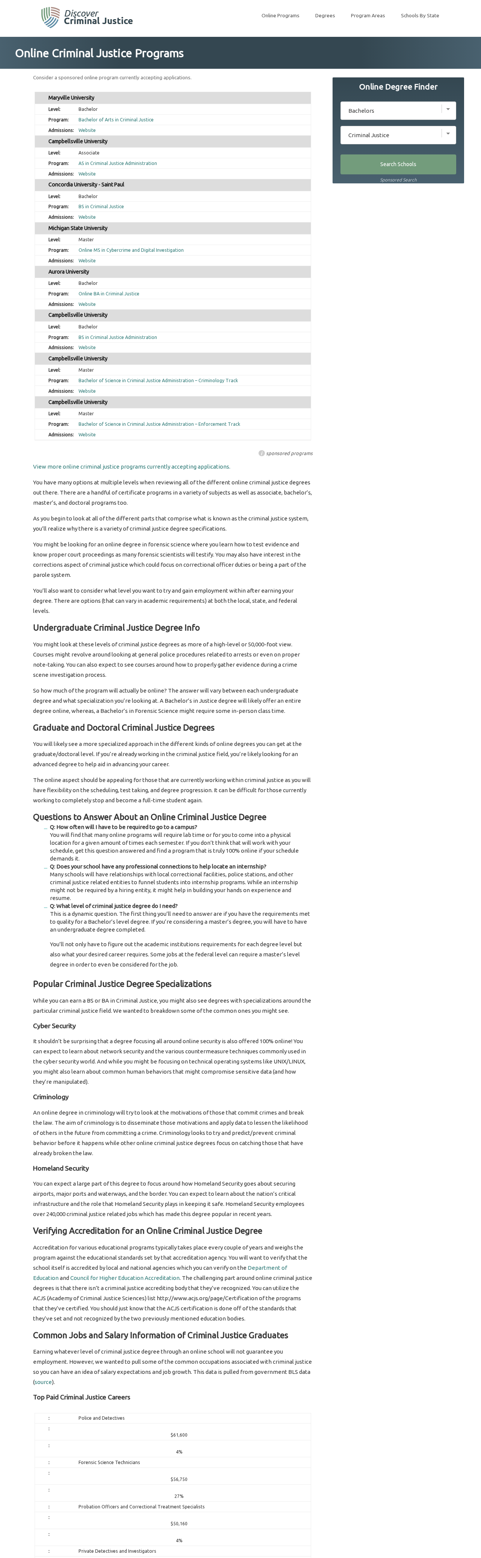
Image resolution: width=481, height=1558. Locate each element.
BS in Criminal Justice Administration (118, 337)
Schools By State (420, 15)
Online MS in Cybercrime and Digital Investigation (131, 250)
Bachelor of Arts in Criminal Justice (116, 119)
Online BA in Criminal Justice (109, 293)
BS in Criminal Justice (101, 206)
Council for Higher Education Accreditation (125, 1278)
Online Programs (280, 15)
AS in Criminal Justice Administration (118, 163)
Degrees (325, 15)
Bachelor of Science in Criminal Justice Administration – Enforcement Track (159, 424)
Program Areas (368, 15)
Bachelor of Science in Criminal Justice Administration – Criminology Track (158, 380)
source (43, 1382)
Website (87, 130)
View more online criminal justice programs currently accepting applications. (131, 466)
